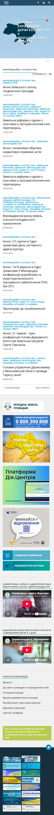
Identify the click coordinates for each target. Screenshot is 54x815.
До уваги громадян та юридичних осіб (26, 687)
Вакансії (7, 682)
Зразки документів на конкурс (20, 697)
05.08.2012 (8, 227)
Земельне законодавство (30, 167)
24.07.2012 (8, 312)
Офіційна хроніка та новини (20, 304)
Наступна (42, 387)
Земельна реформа (27, 109)
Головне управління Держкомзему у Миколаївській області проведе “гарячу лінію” (26, 371)
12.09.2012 (8, 132)
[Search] (49, 3)
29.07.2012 (8, 290)
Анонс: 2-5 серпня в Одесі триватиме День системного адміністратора (22, 245)
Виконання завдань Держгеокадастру (26, 199)
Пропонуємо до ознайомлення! (24, 309)
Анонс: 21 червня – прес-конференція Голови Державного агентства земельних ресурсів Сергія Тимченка (25, 339)
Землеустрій (10, 82)
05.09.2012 (8, 156)
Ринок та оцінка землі (16, 172)
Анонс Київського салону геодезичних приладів (19, 89)
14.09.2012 (8, 95)
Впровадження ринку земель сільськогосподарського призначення (22, 219)
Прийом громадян (28, 113)
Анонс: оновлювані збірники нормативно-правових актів (22, 150)
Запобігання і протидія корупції (21, 702)
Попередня (13, 387)
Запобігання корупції (16, 106)
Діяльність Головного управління (21, 203)
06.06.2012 (8, 379)
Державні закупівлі (14, 707)
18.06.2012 (8, 349)
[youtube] (44, 3)
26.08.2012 (8, 188)
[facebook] (38, 3)
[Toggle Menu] (6, 2)
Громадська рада (13, 202)
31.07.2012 (8, 253)
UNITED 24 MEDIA (13, 713)
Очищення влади (13, 692)
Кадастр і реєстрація (31, 170)
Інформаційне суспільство (19, 80)
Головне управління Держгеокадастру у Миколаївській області (34, 31)
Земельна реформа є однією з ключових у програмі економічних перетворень (26, 124)
